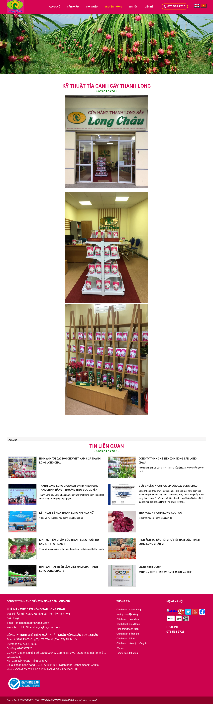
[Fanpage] (171, 619)
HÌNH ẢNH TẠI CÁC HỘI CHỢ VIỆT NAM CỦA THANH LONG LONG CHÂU (70, 460)
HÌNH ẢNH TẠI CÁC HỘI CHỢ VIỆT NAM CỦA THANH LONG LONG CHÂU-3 (169, 541)
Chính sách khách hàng (128, 609)
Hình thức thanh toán (127, 629)
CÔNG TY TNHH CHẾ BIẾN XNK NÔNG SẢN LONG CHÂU (168, 460)
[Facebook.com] (202, 612)
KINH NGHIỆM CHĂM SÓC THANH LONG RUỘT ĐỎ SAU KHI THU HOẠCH (69, 541)
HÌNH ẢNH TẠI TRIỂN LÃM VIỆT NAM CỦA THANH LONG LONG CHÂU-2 (68, 568)
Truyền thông (113, 6)
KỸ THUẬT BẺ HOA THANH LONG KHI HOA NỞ (66, 512)
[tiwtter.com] (188, 612)
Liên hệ (149, 6)
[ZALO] (186, 619)
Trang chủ (53, 6)
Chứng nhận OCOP (150, 566)
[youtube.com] (195, 612)
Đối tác (120, 648)
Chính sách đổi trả (125, 638)
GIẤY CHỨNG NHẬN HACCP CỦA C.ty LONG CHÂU (168, 485)
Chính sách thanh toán (128, 619)
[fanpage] (172, 610)
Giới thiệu (92, 6)
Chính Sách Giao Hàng (128, 624)
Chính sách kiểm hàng (127, 633)
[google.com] (181, 612)
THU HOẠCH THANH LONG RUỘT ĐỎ (160, 512)
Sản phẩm (73, 6)
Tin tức (133, 6)
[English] (196, 6)
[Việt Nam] (203, 6)
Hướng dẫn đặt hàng (127, 614)
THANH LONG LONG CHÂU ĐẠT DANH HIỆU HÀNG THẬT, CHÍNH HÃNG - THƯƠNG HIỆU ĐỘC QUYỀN (69, 487)
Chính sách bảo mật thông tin (131, 643)
